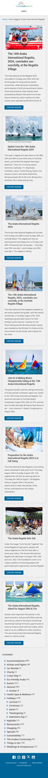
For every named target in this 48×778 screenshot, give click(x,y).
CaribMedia (23, 763)
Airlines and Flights (16, 664)
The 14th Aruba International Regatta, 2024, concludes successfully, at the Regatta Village (23, 61)
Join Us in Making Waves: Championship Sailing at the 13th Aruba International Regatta (24, 381)
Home (4, 19)
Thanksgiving (16, 713)
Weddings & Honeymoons (20, 746)
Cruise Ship (12, 675)
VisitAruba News (11, 763)
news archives (37, 763)
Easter (12, 709)
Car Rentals (13, 668)
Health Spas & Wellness (19, 694)
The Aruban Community (19, 739)
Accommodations (16, 660)
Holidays (11, 698)
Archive (13, 690)
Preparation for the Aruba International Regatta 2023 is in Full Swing (23, 458)
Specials (11, 731)
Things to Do (13, 742)
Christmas (14, 705)
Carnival (13, 701)
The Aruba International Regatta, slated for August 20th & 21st (24, 607)
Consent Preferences (24, 765)
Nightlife (11, 720)
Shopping (12, 728)
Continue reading (15, 107)
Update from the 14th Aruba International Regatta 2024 (21, 148)
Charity (10, 672)
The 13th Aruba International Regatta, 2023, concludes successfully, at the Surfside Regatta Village (23, 299)
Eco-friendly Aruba (16, 679)
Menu (24, 11)
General (11, 686)
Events (10, 683)
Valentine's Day (17, 716)
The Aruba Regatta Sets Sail (21, 538)
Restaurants (13, 724)
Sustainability (14, 735)
